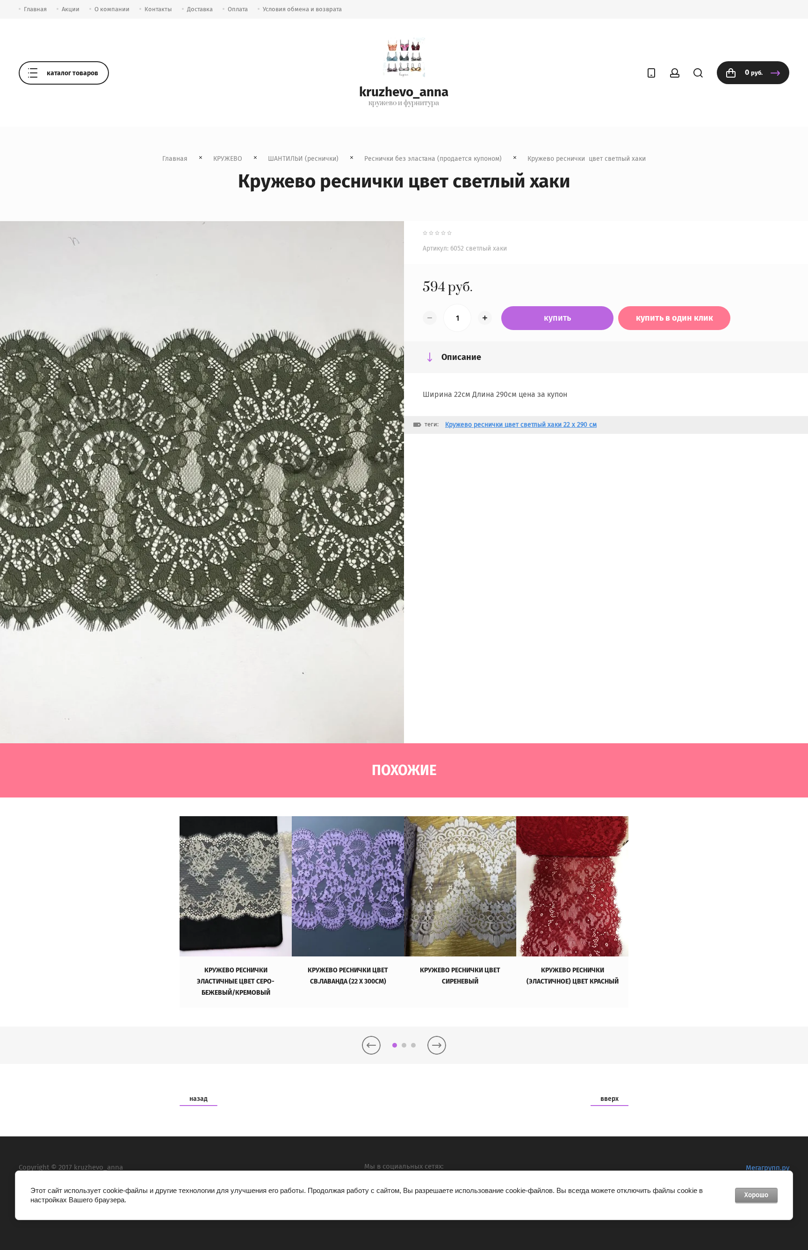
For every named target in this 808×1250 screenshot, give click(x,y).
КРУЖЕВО (227, 159)
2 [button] (404, 1045)
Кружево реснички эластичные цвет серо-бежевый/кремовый (235, 981)
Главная (35, 9)
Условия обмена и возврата (302, 9)
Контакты (158, 9)
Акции (70, 9)
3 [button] (413, 1045)
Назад (198, 1099)
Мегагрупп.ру (767, 1168)
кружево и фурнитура (403, 103)
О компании (112, 9)
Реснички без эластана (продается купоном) (433, 159)
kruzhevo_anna (403, 92)
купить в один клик (674, 318)
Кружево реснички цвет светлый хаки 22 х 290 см (521, 425)
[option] (236, 912)
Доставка (200, 9)
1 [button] (394, 1045)
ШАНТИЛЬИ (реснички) (303, 159)
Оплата (238, 9)
